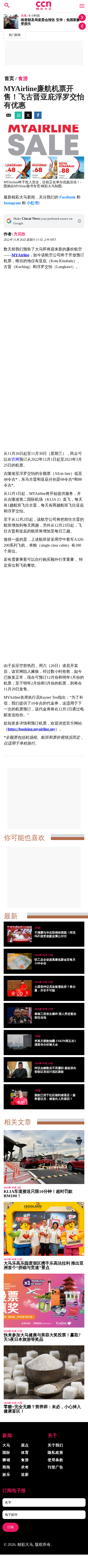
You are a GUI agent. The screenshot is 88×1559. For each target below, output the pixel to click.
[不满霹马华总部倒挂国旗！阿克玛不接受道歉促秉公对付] (19, 934)
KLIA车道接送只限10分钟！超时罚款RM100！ (38, 1193)
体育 (25, 1453)
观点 (25, 1445)
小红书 (32, 203)
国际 (6, 1453)
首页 (9, 78)
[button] (79, 221)
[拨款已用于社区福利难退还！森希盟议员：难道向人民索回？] (19, 1097)
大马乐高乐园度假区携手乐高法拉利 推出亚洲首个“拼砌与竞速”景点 (44, 1265)
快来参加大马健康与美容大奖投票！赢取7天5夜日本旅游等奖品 (42, 1337)
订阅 (10, 1527)
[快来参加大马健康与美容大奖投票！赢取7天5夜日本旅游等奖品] (44, 1301)
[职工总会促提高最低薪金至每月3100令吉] (19, 961)
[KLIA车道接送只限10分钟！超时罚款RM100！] (44, 1157)
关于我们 (55, 1445)
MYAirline (20, 255)
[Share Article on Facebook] (38, 117)
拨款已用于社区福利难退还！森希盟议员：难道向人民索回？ (55, 1097)
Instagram (12, 203)
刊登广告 (55, 1467)
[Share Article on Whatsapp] (18, 117)
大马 (24, 15)
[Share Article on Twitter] (28, 117)
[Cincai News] (44, 9)
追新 (25, 1474)
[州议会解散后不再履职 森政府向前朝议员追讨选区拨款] (19, 1069)
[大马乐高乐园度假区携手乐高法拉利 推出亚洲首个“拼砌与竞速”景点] (44, 1229)
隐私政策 (55, 1453)
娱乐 (6, 1474)
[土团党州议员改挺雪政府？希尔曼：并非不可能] (19, 988)
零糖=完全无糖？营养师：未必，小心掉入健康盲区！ (42, 1408)
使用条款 (55, 1460)
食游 (23, 78)
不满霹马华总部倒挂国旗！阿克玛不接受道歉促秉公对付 (55, 934)
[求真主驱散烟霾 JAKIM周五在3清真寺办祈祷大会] (19, 1042)
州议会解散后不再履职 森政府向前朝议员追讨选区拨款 (55, 1069)
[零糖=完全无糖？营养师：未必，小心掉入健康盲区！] (44, 1372)
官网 (15, 459)
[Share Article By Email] (8, 117)
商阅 (6, 1467)
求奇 (25, 1467)
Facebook (67, 197)
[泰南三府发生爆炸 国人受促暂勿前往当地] (19, 1015)
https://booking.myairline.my (31, 729)
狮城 (6, 1460)
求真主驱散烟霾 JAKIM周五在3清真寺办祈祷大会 (55, 1042)
